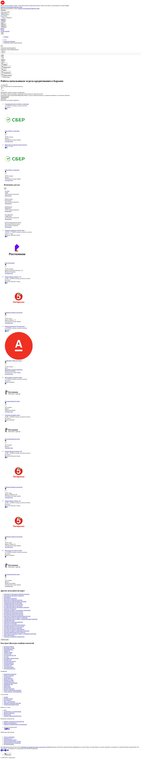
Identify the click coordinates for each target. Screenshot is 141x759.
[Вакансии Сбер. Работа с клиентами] (72, 120)
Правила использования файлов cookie (28, 8)
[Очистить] (3, 51)
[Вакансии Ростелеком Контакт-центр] (72, 393)
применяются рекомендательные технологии (33, 747)
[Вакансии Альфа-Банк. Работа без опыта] (72, 346)
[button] (2, 28)
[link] (3, 25)
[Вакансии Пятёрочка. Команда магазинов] (72, 298)
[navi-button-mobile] (2, 33)
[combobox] (8, 48)
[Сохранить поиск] (2, 56)
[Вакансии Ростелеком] (72, 250)
